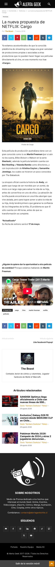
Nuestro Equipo (27, 547)
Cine (23, 310)
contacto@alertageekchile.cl (34, 512)
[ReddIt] (36, 37)
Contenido (12, 11)
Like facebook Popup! (43, 342)
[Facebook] (4, 37)
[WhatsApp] (23, 37)
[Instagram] (20, 529)
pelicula (6, 314)
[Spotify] (34, 529)
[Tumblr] (43, 37)
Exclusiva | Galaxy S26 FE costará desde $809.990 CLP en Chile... (36, 418)
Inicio (4, 11)
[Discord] (6, 529)
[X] (11, 37)
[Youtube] (31, 535)
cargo (17, 310)
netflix (45, 310)
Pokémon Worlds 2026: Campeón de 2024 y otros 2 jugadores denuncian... (35, 436)
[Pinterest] (17, 37)
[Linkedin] (30, 37)
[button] (6, 4)
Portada (14, 547)
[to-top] (51, 562)
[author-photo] (27, 365)
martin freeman (34, 310)
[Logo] (27, 485)
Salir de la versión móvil (28, 563)
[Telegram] (49, 37)
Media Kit (40, 547)
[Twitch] (49, 529)
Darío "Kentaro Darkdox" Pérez (33, 405)
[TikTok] (42, 529)
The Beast (9, 31)
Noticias (22, 11)
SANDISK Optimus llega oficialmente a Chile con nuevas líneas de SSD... (33, 399)
